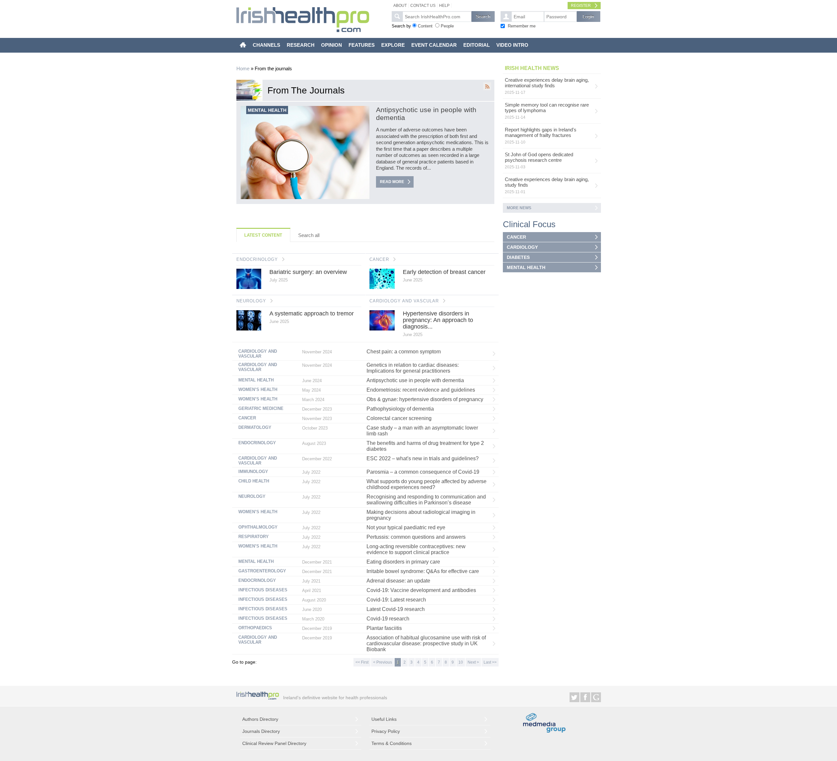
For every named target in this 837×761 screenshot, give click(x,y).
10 (460, 662)
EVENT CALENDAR (434, 45)
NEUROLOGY (251, 300)
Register (581, 5)
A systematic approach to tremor (311, 313)
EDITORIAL (476, 45)
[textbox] (436, 16)
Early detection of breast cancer (444, 272)
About (400, 5)
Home (242, 68)
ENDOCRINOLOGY (257, 259)
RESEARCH (301, 45)
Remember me (522, 26)
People (447, 26)
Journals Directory (261, 731)
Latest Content (263, 235)
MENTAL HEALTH (526, 267)
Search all (308, 235)
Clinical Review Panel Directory (274, 743)
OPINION (331, 45)
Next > (473, 662)
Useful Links (384, 719)
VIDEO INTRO (512, 45)
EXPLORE (393, 45)
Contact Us (423, 5)
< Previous (382, 662)
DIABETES (518, 257)
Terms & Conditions (391, 743)
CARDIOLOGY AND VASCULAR (404, 300)
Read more (392, 181)
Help (444, 5)
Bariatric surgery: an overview (308, 272)
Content (425, 26)
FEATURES (362, 45)
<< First (361, 662)
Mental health (267, 110)
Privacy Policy (385, 731)
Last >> (490, 662)
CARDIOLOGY (522, 247)
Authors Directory (260, 719)
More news (519, 208)
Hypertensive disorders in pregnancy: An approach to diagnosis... (438, 320)
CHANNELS (266, 45)
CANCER (379, 259)
